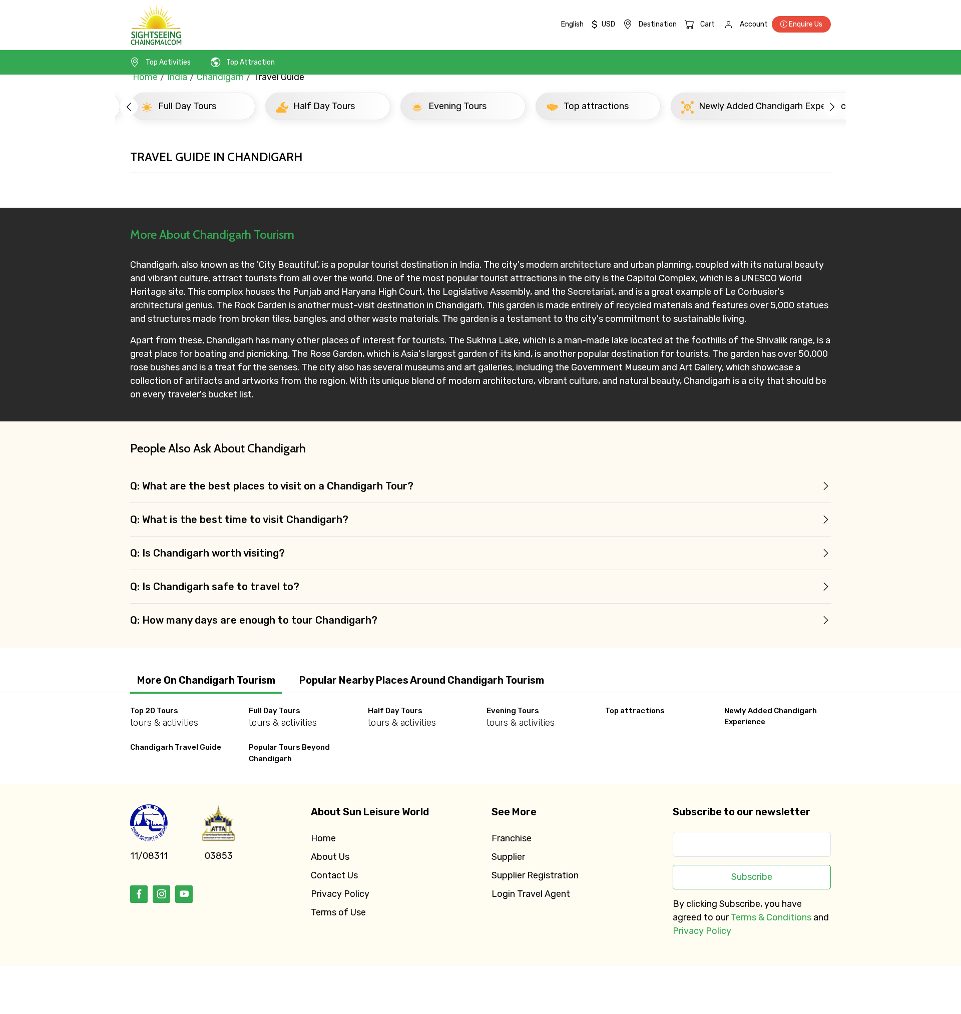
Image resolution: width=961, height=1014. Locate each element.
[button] (129, 106)
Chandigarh (220, 77)
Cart (707, 24)
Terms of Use (338, 912)
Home (145, 77)
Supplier (508, 856)
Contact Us (334, 875)
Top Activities (168, 62)
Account (754, 24)
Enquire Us (804, 24)
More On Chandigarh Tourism (206, 680)
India (177, 77)
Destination (658, 24)
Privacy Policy (340, 893)
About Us (330, 856)
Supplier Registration (535, 875)
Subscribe (751, 876)
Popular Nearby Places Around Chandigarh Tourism (421, 680)
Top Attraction (250, 62)
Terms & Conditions (771, 917)
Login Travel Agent (531, 893)
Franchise (512, 838)
